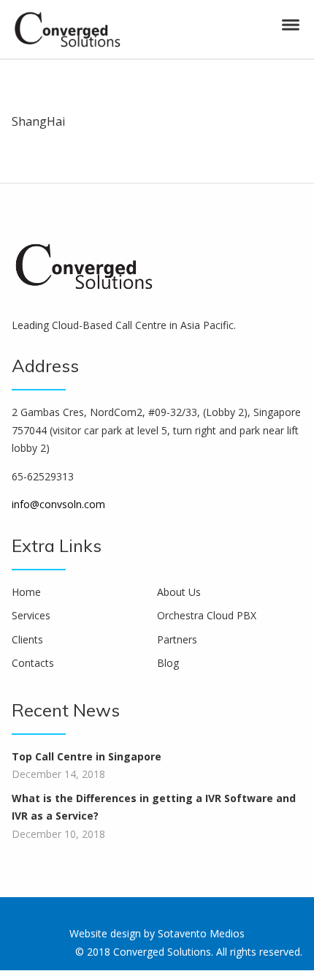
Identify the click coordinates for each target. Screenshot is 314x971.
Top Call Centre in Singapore (86, 756)
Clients (27, 639)
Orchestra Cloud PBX (206, 615)
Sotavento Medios (201, 933)
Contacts (33, 663)
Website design (105, 933)
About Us (179, 592)
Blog (168, 663)
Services (31, 615)
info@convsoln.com (58, 504)
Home (26, 592)
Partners (177, 639)
